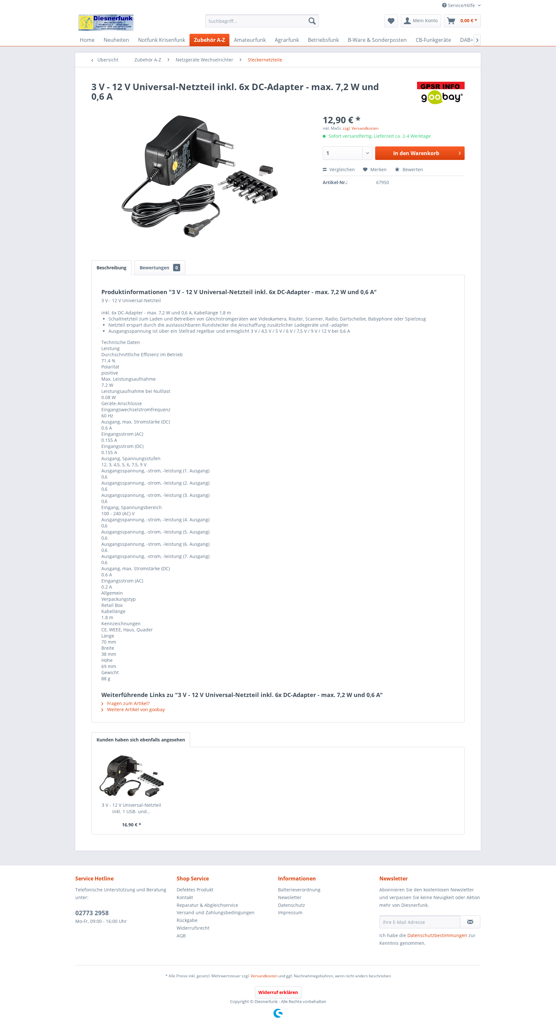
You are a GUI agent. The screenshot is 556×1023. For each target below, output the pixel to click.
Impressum (290, 912)
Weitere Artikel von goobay (135, 709)
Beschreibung (111, 268)
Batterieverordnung (299, 890)
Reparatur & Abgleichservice (207, 905)
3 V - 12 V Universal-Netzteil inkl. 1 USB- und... (131, 808)
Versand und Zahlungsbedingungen (216, 912)
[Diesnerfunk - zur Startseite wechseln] (106, 22)
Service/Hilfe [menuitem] (461, 5)
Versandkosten (264, 976)
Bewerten (412, 169)
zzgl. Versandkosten (360, 128)
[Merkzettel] (391, 20)
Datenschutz (291, 905)
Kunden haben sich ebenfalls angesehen (141, 740)
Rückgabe (187, 920)
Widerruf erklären (278, 992)
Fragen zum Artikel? (128, 703)
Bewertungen (159, 268)
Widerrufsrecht (193, 928)
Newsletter (289, 897)
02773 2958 (92, 913)
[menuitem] (262, 20)
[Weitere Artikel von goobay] (441, 93)
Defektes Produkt (195, 890)
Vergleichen (341, 169)
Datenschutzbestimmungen (437, 935)
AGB (181, 936)
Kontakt (185, 897)
